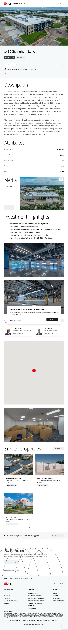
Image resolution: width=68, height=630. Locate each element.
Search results (14, 578)
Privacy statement (15, 620)
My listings (7, 598)
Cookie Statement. (17, 314)
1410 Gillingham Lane (26, 578)
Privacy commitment (29, 620)
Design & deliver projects (35, 600)
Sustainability (56, 598)
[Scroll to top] (62, 579)
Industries (31, 605)
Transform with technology (35, 603)
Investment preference (10, 600)
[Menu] (61, 3)
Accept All (52, 319)
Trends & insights (33, 608)
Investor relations (57, 600)
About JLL (55, 593)
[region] (34, 315)
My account (7, 595)
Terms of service (42, 620)
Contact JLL (56, 595)
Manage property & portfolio (36, 598)
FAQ (5, 593)
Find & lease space (33, 593)
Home (5, 578)
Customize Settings (15, 320)
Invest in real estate (33, 595)
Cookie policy (52, 620)
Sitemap (6, 603)
